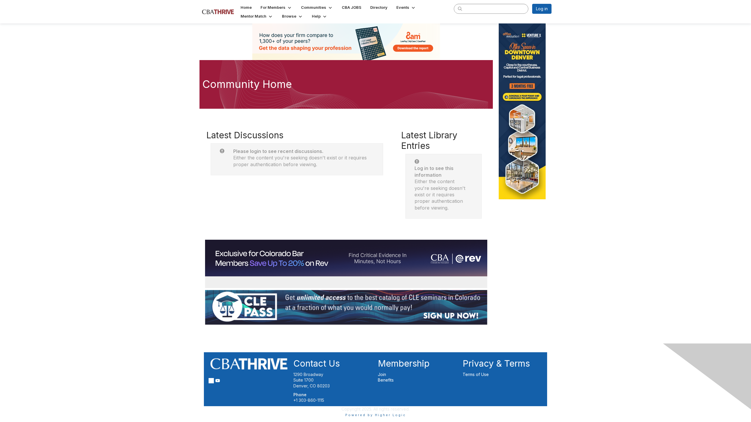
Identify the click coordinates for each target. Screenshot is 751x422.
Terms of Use (476, 374)
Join (382, 374)
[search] (460, 8)
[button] (276, 7)
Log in (542, 8)
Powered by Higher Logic (375, 415)
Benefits (386, 379)
